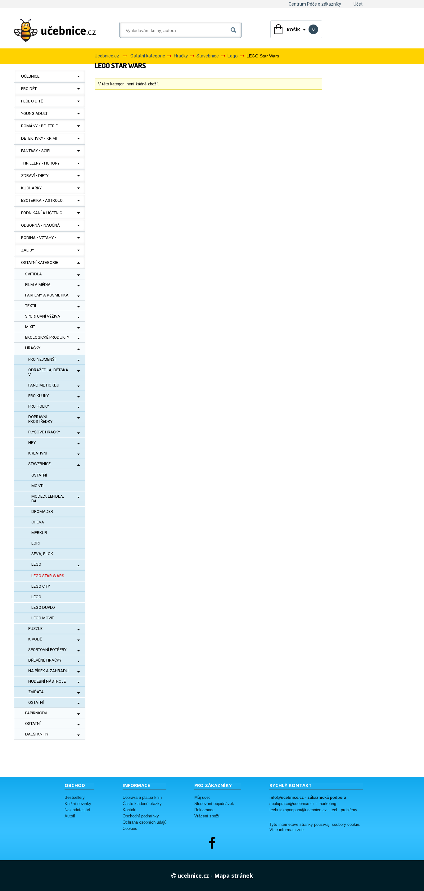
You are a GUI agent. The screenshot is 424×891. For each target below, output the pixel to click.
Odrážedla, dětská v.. (48, 372)
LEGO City (40, 586)
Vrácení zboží (206, 816)
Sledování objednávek (214, 803)
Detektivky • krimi (39, 138)
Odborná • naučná (40, 225)
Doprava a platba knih (142, 797)
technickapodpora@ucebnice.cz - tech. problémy (313, 809)
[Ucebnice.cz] (55, 30)
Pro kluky (38, 395)
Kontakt (130, 809)
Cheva (37, 522)
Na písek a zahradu (48, 670)
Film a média (38, 284)
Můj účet (202, 797)
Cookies (130, 828)
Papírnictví (36, 713)
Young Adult (34, 113)
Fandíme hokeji (43, 385)
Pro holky (38, 406)
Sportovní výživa (42, 316)
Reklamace (204, 809)
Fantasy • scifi (35, 150)
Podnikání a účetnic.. (42, 212)
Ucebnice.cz (107, 56)
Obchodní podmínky (141, 816)
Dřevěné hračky (44, 660)
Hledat (234, 29)
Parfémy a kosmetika (47, 295)
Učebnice (30, 76)
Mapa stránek (233, 875)
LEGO (36, 597)
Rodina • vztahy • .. (40, 237)
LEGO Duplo (43, 607)
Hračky (32, 348)
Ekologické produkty (47, 337)
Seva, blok (42, 553)
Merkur (39, 532)
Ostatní (39, 475)
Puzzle (35, 628)
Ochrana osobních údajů (144, 822)
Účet (358, 4)
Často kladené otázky (142, 803)
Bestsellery (75, 797)
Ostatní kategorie (39, 262)
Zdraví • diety (34, 175)
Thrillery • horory (40, 163)
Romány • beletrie (39, 126)
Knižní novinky (78, 803)
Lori (35, 543)
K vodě (35, 639)
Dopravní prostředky (40, 419)
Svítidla (33, 274)
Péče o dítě (32, 101)
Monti (37, 485)
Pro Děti (29, 88)
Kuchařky (31, 188)
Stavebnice (39, 463)
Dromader (42, 511)
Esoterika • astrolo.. (42, 200)
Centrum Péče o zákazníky (315, 4)
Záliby (27, 250)
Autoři (70, 816)
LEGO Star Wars (47, 575)
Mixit (30, 326)
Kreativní (37, 453)
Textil (31, 305)
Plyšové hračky (44, 432)
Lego (36, 564)
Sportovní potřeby (47, 649)
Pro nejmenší (42, 359)
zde (300, 830)
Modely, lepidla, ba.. (47, 498)
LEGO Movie (42, 618)
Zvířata (36, 692)
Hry (32, 442)
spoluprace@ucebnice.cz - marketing (302, 803)
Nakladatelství (77, 809)
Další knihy (36, 734)
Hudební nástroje (47, 681)
